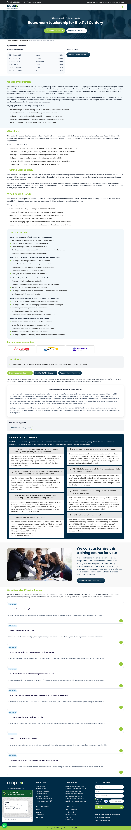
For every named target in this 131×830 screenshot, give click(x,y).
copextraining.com (25, 535)
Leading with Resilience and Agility (22, 630)
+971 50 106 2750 (32, 531)
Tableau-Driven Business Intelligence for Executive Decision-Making (34, 760)
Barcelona (39, 817)
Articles (112, 2)
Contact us (120, 2)
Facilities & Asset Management (76, 801)
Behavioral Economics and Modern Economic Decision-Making (32, 652)
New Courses (53, 7)
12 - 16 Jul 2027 (14, 64)
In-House (106, 2)
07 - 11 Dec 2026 (15, 55)
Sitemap (68, 817)
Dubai (38, 810)
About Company (71, 810)
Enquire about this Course (18, 373)
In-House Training (42, 796)
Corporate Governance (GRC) (76, 789)
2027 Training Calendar (102, 820)
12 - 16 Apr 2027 (15, 61)
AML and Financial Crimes (74, 796)
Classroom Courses (42, 791)
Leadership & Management (20, 40)
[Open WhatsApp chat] (4, 825)
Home (9, 40)
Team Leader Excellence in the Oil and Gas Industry (27, 717)
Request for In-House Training (90, 580)
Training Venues (41, 794)
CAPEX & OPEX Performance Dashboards (24, 739)
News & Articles (71, 815)
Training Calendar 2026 (44, 799)
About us (99, 2)
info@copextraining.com (34, 2)
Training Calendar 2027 (44, 801)
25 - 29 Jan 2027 (15, 58)
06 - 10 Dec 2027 (15, 71)
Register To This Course (76, 30)
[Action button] (106, 801)
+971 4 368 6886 (15, 2)
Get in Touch (70, 812)
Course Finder (64, 7)
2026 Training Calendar (102, 818)
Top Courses (90, 2)
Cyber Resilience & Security (75, 799)
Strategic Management (73, 791)
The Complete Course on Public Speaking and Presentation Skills (32, 674)
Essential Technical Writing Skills (21, 609)
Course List (69, 820)
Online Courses (41, 789)
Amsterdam (40, 815)
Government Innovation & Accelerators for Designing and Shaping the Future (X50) (39, 695)
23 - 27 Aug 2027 (15, 68)
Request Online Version (77, 55)
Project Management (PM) (74, 794)
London (38, 812)
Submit (99, 807)
